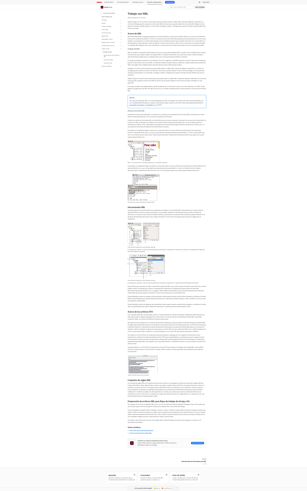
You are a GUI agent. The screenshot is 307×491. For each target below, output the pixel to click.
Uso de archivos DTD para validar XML (140, 433)
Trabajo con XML (108, 52)
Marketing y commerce (137, 2)
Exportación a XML (108, 63)
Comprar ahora (169, 2)
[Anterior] (147, 462)
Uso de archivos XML (108, 60)
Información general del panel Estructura (141, 430)
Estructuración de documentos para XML (111, 56)
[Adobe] (99, 2)
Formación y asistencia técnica (154, 2)
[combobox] (181, 7)
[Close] (176, 488)
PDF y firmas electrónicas (122, 2)
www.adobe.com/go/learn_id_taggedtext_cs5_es (143, 105)
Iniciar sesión (206, 2)
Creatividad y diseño (108, 2)
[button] (199, 2)
